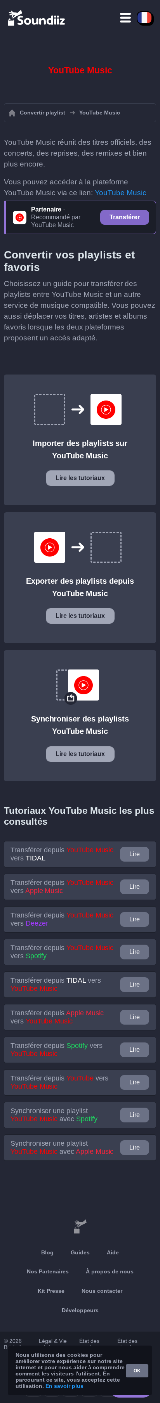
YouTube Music (120, 193)
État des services (89, 1344)
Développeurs (80, 1310)
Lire (134, 854)
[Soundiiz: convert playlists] (80, 1227)
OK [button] (137, 1371)
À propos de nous (110, 1271)
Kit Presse (51, 1291)
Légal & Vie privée (53, 1344)
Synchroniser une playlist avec (53, 1115)
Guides (80, 1252)
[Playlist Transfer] (37, 17)
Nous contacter (102, 1291)
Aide (113, 1252)
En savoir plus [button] (64, 1386)
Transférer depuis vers (61, 854)
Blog (47, 1252)
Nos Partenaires (48, 1271)
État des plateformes (131, 1344)
